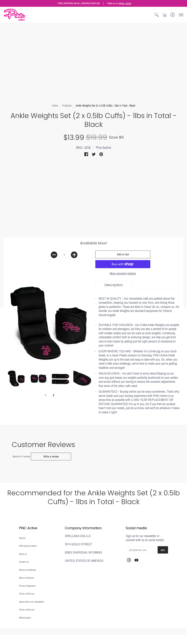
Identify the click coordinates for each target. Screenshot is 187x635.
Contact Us (24, 561)
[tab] (113, 285)
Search (22, 538)
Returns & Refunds (27, 569)
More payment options (123, 273)
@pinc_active (125, 3)
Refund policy (25, 617)
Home (55, 105)
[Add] (74, 255)
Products (66, 105)
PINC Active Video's (28, 546)
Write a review (51, 456)
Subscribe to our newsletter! (31, 601)
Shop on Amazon (26, 577)
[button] (156, 15)
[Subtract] (54, 255)
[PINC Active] (15, 15)
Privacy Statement (27, 585)
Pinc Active (103, 147)
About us (23, 554)
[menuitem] (156, 15)
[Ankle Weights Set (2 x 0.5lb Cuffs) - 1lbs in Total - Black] (16, 378)
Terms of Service (26, 593)
